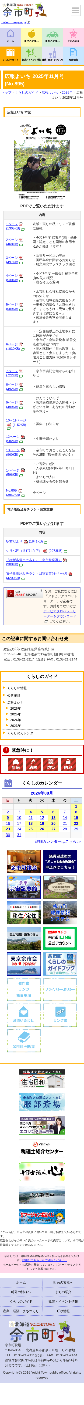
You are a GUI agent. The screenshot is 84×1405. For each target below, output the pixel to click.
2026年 (15, 708)
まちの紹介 (73, 41)
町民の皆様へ (31, 41)
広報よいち (50, 92)
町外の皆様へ (53, 41)
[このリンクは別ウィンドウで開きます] (25, 593)
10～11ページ (16, 422)
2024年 (15, 720)
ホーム (10, 41)
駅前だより (24, 541)
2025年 (67, 92)
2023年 (15, 726)
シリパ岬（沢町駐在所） (34, 551)
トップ (6, 92)
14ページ (13, 472)
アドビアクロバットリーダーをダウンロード (59, 613)
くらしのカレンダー (22, 733)
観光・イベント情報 (31, 59)
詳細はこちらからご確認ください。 (44, 1260)
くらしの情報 (17, 688)
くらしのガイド (10, 59)
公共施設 (13, 695)
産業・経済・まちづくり (52, 59)
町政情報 (73, 59)
